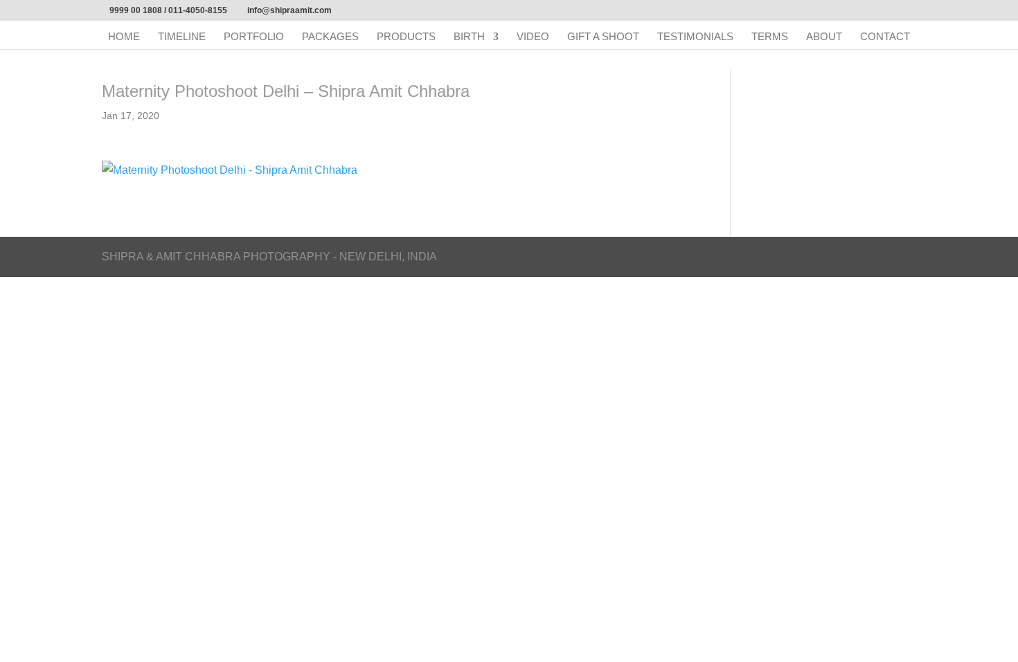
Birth (469, 37)
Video (533, 37)
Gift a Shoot (603, 37)
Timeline (182, 37)
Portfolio (254, 37)
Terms (769, 37)
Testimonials (695, 37)
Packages (330, 37)
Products (406, 37)
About (824, 37)
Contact (885, 37)
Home (124, 37)
